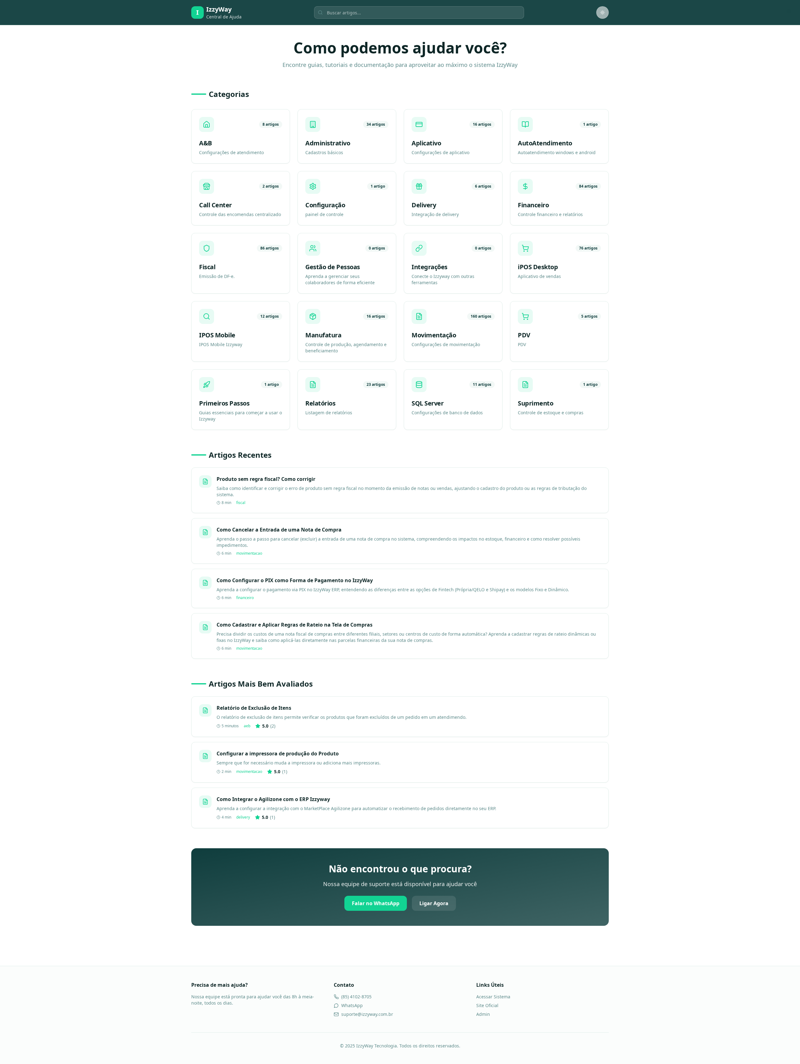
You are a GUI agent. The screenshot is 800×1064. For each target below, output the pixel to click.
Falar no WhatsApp (375, 903)
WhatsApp (352, 1005)
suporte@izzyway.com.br (367, 1014)
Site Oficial (487, 1005)
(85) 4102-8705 (356, 997)
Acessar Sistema (493, 997)
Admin (483, 1014)
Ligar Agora (433, 903)
